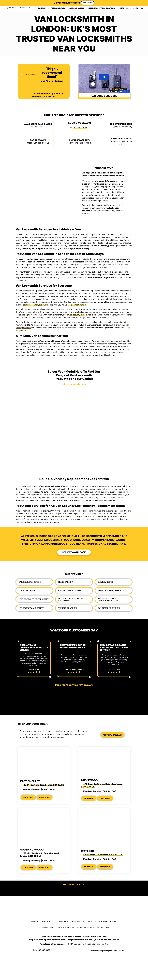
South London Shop (85, 927)
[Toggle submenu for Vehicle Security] (66, 8)
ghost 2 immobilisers (114, 192)
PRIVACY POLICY (77, 921)
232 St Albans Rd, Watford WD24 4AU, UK (103, 855)
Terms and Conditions (97, 921)
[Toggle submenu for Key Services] (48, 8)
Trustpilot (50, 96)
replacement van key (77, 305)
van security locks (77, 315)
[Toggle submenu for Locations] (116, 8)
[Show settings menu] (124, 91)
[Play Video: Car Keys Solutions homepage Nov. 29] (104, 77)
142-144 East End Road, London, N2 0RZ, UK (43, 785)
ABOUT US (35, 921)
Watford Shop (103, 927)
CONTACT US (47, 921)
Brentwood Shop (46, 927)
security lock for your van (34, 305)
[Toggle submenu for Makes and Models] (85, 8)
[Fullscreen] (128, 91)
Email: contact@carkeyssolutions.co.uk (107, 950)
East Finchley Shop (65, 927)
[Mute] (121, 91)
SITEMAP (113, 921)
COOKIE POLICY (62, 921)
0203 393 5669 (87, 3)
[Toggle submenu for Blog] (130, 8)
